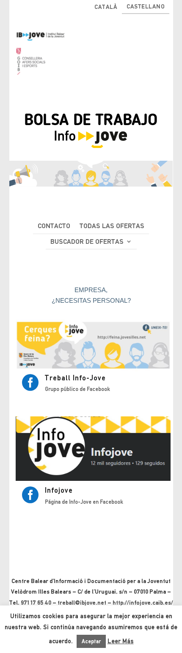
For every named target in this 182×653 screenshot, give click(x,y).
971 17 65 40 (36, 602)
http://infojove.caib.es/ (143, 602)
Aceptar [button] (91, 641)
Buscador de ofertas (87, 241)
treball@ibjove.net (82, 602)
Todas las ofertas (112, 226)
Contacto (54, 226)
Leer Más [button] (121, 641)
